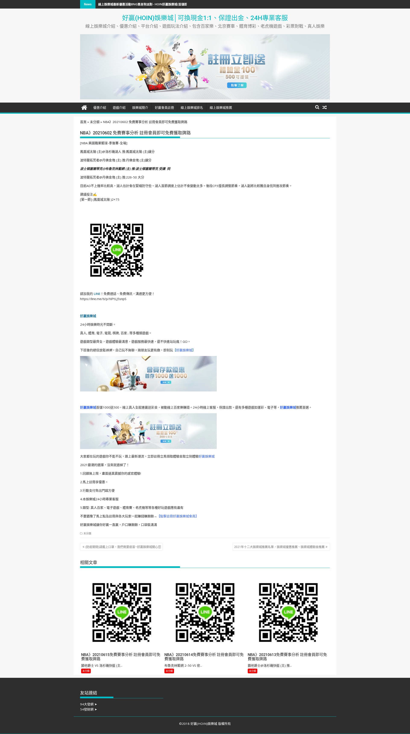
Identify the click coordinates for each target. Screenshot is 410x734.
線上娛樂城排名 (192, 108)
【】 (184, 350)
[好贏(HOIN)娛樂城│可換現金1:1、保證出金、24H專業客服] (84, 106)
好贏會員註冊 (164, 108)
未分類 (95, 122)
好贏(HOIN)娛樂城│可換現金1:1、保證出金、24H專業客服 (205, 18)
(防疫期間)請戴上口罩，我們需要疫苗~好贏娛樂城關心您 (123, 547)
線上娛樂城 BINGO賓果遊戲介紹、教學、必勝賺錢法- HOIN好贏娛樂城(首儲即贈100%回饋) (159, 4)
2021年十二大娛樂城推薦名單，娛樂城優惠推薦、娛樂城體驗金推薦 (279, 547)
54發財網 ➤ (88, 709)
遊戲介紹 (119, 108)
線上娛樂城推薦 (221, 108)
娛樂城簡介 (140, 108)
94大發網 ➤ (88, 704)
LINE (97, 293)
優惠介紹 (99, 108)
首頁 (83, 122)
